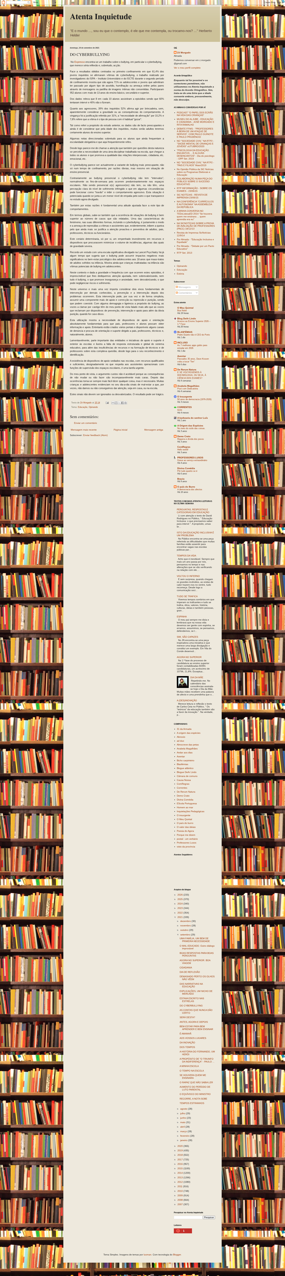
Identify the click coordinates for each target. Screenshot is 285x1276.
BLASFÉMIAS (184, 332)
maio (183, 1122)
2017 (180, 1159)
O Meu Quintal (185, 307)
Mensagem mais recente (84, 429)
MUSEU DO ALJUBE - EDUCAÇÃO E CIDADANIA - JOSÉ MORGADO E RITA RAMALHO (195, 122)
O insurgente (183, 815)
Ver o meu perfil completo (187, 67)
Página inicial (120, 429)
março (184, 1131)
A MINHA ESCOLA (189, 1066)
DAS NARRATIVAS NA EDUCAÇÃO (191, 985)
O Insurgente (184, 396)
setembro (185, 934)
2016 (180, 1164)
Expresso (79, 61)
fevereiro (185, 1135)
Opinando (93, 407)
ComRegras (183, 447)
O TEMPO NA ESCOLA (192, 1070)
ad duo (180, 741)
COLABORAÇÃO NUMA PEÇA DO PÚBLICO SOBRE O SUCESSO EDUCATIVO (194, 181)
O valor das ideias (186, 827)
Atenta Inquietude (101, 16)
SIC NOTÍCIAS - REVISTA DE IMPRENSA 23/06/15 (192, 196)
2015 (180, 1168)
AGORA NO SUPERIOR (189, 657)
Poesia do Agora (185, 831)
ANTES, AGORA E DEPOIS (194, 1022)
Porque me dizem (186, 835)
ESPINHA (182, 616)
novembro (185, 925)
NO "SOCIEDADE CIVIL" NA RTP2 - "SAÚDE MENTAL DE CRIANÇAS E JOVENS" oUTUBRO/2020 (195, 144)
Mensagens (184, 287)
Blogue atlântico (185, 768)
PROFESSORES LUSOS (190, 457)
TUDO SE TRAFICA (187, 596)
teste (179, 410)
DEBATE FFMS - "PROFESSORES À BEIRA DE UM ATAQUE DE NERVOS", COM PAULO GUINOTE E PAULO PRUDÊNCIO (195, 132)
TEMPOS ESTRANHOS (192, 1103)
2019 (180, 1150)
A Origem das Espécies (190, 425)
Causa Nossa (184, 780)
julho (183, 1113)
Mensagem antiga (153, 429)
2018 (180, 1155)
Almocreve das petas (188, 744)
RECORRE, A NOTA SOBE (193, 1098)
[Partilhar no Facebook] (122, 403)
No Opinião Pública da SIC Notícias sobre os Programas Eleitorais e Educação (195, 172)
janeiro (184, 1140)
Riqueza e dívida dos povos (190, 439)
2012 (180, 1182)
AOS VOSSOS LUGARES (193, 1038)
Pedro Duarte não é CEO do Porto (193, 335)
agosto (184, 1108)
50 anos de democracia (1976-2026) (194, 399)
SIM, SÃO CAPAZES (187, 637)
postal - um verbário (187, 839)
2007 (180, 1204)
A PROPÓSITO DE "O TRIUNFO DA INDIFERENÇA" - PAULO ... (197, 1060)
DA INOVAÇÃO (187, 1042)
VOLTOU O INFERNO (188, 576)
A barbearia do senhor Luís (192, 418)
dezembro (185, 921)
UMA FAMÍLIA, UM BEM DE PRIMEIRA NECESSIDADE (195, 939)
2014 (180, 1173)
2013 (180, 1177)
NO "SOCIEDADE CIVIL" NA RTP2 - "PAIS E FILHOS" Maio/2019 (195, 164)
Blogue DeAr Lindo (186, 772)
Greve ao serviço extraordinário (192, 460)
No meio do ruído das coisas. (191, 428)
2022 (180, 912)
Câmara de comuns (187, 776)
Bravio (181, 479)
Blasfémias (182, 764)
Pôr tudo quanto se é (187, 471)
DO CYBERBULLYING (191, 1005)
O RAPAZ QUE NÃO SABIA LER (196, 1082)
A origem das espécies (188, 733)
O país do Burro (186, 486)
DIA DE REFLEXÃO (190, 972)
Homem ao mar (185, 807)
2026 (180, 894)
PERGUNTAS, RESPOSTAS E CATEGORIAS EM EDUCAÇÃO (193, 511)
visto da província (186, 846)
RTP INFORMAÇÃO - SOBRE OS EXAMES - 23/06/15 (194, 189)
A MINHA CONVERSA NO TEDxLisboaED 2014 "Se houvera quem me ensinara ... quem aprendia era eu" (194, 215)
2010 (180, 1191)
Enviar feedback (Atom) (95, 435)
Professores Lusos (186, 842)
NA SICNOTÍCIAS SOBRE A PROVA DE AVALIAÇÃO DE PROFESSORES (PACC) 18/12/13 (196, 226)
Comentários (185, 292)
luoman (147, 1254)
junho (183, 1117)
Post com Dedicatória (187, 388)
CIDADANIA (186, 967)
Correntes (182, 787)
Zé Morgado (184, 52)
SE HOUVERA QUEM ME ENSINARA (193, 1076)
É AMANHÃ (185, 1033)
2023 (180, 908)
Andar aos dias (184, 752)
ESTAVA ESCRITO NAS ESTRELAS (192, 999)
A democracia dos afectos (189, 489)
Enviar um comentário (85, 423)
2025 (180, 899)
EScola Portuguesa (187, 803)
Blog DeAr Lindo (186, 318)
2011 (180, 1186)
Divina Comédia (186, 468)
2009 (180, 1195)
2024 (180, 903)
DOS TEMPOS (187, 1047)
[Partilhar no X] (119, 403)
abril (182, 1126)
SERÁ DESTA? (187, 1017)
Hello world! (182, 449)
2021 (180, 917)
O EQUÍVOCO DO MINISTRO (195, 1094)
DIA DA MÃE (196, 677)
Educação (82, 407)
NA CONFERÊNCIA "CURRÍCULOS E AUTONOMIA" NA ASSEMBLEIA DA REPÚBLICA (195, 204)
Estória (180, 273)
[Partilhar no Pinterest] (125, 403)
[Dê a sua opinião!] (116, 403)
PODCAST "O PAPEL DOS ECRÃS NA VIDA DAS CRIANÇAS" (195, 114)
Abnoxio (181, 737)
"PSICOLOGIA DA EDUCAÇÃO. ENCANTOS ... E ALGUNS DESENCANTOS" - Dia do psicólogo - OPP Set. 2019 (195, 154)
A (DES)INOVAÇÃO (187, 700)
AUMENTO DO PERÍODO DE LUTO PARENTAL (195, 1088)
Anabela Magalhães (188, 386)
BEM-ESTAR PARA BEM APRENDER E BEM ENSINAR (196, 1027)
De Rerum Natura (186, 369)
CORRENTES (184, 407)
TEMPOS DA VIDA (186, 555)
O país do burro (185, 823)
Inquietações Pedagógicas (190, 811)
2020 (180, 1146)
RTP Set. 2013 (184, 252)
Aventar (181, 356)
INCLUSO (182, 342)
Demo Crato (183, 436)
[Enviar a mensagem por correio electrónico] (107, 403)
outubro (184, 930)
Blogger (177, 1254)
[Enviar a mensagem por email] (113, 403)
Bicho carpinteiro (185, 760)
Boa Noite (182, 310)
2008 (180, 1200)
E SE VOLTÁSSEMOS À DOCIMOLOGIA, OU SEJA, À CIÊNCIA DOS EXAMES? (191, 375)
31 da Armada (184, 729)
